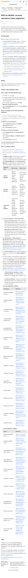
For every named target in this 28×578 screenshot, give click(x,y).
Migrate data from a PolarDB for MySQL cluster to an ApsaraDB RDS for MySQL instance (21, 442)
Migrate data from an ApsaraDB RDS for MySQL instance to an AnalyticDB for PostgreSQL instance (20, 348)
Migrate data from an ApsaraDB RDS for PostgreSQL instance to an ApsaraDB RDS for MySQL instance (21, 461)
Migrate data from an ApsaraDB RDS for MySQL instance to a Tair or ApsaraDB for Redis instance (20, 320)
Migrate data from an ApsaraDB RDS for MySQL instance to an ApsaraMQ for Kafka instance (20, 338)
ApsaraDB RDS (10, 7)
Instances (9, 95)
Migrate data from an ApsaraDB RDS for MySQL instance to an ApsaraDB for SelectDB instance (21, 414)
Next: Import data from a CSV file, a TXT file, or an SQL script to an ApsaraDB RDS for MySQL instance (17, 563)
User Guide (4, 8)
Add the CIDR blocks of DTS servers (11, 53)
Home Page (3, 7)
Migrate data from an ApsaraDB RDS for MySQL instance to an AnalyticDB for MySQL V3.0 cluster (20, 310)
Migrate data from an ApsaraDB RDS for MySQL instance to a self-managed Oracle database (20, 357)
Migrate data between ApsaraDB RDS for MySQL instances (20, 293)
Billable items (16, 85)
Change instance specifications (19, 63)
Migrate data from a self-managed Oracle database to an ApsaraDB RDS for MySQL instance (20, 470)
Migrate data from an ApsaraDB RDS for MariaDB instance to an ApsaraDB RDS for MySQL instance (21, 502)
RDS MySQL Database (18, 7)
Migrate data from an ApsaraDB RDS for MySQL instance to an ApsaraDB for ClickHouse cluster (20, 382)
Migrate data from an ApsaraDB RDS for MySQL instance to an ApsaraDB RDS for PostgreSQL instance (20, 329)
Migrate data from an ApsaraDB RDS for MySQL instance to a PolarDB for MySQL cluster (20, 301)
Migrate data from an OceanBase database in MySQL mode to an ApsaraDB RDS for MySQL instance (21, 519)
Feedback (16, 570)
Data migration (18, 8)
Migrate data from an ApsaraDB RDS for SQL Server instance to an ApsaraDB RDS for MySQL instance (21, 451)
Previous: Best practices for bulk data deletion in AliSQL (4, 563)
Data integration (11, 8)
